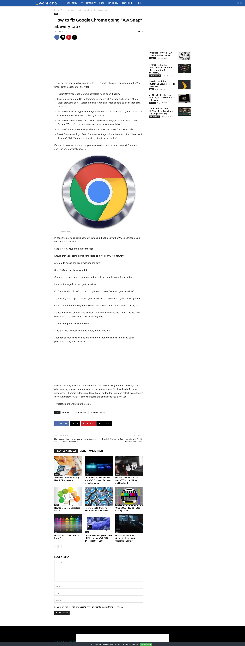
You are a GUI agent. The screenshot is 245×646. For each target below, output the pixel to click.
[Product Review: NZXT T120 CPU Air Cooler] (184, 55)
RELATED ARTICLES (66, 450)
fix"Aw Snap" (66, 412)
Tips (62, 10)
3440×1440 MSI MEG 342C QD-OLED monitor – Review (162, 97)
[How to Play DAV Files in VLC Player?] (68, 523)
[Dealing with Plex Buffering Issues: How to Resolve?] (184, 84)
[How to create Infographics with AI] (68, 496)
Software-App (154, 116)
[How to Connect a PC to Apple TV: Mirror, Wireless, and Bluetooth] (129, 466)
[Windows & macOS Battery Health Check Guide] (68, 466)
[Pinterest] (68, 37)
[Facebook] (56, 37)
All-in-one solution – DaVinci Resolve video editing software (161, 111)
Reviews (152, 58)
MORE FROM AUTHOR (91, 450)
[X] (62, 37)
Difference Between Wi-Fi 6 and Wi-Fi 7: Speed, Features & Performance (98, 480)
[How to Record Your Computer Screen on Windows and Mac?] (129, 523)
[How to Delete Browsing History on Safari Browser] (99, 496)
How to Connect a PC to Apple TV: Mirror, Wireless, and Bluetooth (127, 480)
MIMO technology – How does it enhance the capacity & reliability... (160, 69)
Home (56, 10)
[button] (239, 3)
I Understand (146, 644)
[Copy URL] (74, 37)
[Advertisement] (98, 62)
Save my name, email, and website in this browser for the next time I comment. (90, 607)
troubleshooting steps (97, 412)
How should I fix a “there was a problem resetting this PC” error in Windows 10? (75, 440)
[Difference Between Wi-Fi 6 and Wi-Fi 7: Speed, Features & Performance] (99, 466)
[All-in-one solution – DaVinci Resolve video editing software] (184, 111)
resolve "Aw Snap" (80, 412)
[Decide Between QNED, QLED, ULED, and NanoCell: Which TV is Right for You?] (99, 523)
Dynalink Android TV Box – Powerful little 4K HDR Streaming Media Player (122, 440)
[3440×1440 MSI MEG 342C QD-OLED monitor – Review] (184, 98)
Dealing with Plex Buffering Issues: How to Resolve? (162, 84)
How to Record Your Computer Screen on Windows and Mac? (125, 538)
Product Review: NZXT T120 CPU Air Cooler (161, 54)
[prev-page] (56, 546)
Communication (155, 75)
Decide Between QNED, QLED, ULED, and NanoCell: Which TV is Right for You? (98, 538)
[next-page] (60, 546)
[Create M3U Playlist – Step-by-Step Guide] (129, 496)
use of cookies (132, 644)
